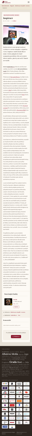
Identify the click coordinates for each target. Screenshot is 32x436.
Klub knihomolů (5, 6)
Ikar (23, 362)
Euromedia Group (18, 359)
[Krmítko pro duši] (12, 405)
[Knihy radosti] (5, 405)
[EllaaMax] (26, 392)
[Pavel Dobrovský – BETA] (5, 418)
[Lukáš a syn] (26, 405)
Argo (26, 354)
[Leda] (19, 405)
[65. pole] (12, 383)
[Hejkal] (19, 396)
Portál (11, 373)
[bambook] (19, 388)
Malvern (25, 366)
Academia (5, 352)
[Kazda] (19, 401)
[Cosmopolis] (19, 392)
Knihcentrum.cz (7, 366)
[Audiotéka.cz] (12, 388)
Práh (20, 373)
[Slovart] (12, 422)
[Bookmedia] (26, 388)
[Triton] (5, 426)
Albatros (22, 352)
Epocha (9, 359)
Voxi (14, 304)
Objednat (16, 306)
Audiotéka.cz (14, 315)
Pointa (6, 373)
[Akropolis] (19, 383)
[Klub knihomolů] (6, 2)
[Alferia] (26, 383)
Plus (3, 373)
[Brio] (5, 392)
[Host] (26, 396)
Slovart (4, 375)
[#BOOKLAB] (5, 383)
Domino (4, 359)
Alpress (21, 354)
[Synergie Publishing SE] (26, 422)
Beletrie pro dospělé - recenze (22, 6)
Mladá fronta (14, 368)
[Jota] (5, 401)
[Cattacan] (12, 392)
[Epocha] (5, 396)
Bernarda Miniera (15, 77)
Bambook (17, 356)
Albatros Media (10, 354)
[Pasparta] (26, 414)
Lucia (15, 299)
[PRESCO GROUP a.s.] (19, 418)
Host (19, 362)
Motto (8, 369)
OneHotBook (6, 371)
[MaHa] (5, 409)
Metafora (5, 368)
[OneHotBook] (19, 414)
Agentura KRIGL (14, 352)
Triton (10, 375)
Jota (27, 362)
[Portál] (12, 418)
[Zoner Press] (12, 426)
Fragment (5, 362)
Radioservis (26, 373)
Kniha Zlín (26, 364)
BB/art (12, 356)
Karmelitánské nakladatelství (10, 364)
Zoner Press (25, 375)
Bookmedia (23, 356)
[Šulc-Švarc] (19, 422)
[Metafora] (19, 409)
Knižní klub (16, 366)
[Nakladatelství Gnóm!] (26, 409)
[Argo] (5, 388)
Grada (13, 362)
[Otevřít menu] (28, 2)
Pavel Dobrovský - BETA (22, 371)
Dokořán (23, 358)
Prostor (16, 373)
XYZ (19, 375)
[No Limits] (5, 414)
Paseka (12, 371)
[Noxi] (12, 414)
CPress (4, 358)
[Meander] (12, 409)
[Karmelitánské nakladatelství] (12, 401)
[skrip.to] (5, 422)
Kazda (21, 364)
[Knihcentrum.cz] (26, 401)
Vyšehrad (15, 375)
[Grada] (12, 396)
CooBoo (9, 358)
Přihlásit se (16, 336)
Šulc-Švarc (5, 376)
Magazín (12, 6)
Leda (21, 366)
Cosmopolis (16, 358)
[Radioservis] (26, 418)
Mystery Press (14, 369)
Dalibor (14, 21)
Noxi (21, 369)
